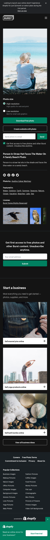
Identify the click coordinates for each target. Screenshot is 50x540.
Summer (25, 190)
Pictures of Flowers (32, 500)
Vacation (13, 193)
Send (42, 136)
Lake (28, 193)
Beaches (21, 193)
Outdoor (12, 190)
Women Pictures (9, 497)
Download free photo (25, 120)
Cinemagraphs (30, 493)
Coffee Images (30, 477)
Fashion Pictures (31, 474)
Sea (32, 193)
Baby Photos (7, 508)
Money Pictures (31, 485)
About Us (41, 460)
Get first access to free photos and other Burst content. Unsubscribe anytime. (26, 144)
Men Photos (29, 497)
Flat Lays (28, 489)
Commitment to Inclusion (15, 460)
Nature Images (8, 481)
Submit (25, 263)
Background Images (10, 493)
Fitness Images (31, 504)
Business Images (9, 474)
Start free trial (36, 533)
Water (5, 190)
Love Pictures (8, 500)
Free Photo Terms (29, 457)
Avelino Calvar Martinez (21, 180)
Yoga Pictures (8, 504)
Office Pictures (8, 485)
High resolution (13, 103)
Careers (16, 457)
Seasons (33, 190)
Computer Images (9, 489)
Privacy (32, 460)
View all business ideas (25, 442)
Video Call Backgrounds (34, 508)
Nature (41, 190)
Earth (19, 190)
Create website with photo (25, 128)
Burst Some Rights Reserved (15, 202)
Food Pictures (30, 481)
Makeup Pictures (9, 477)
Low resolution (13, 111)
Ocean (5, 193)
